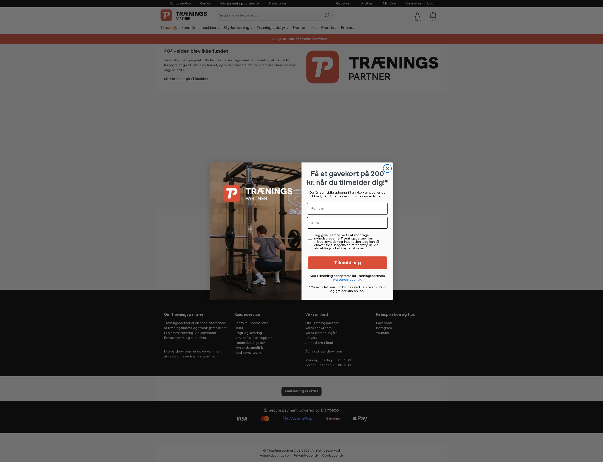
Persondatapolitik (347, 279)
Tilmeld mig (347, 262)
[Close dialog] (387, 168)
